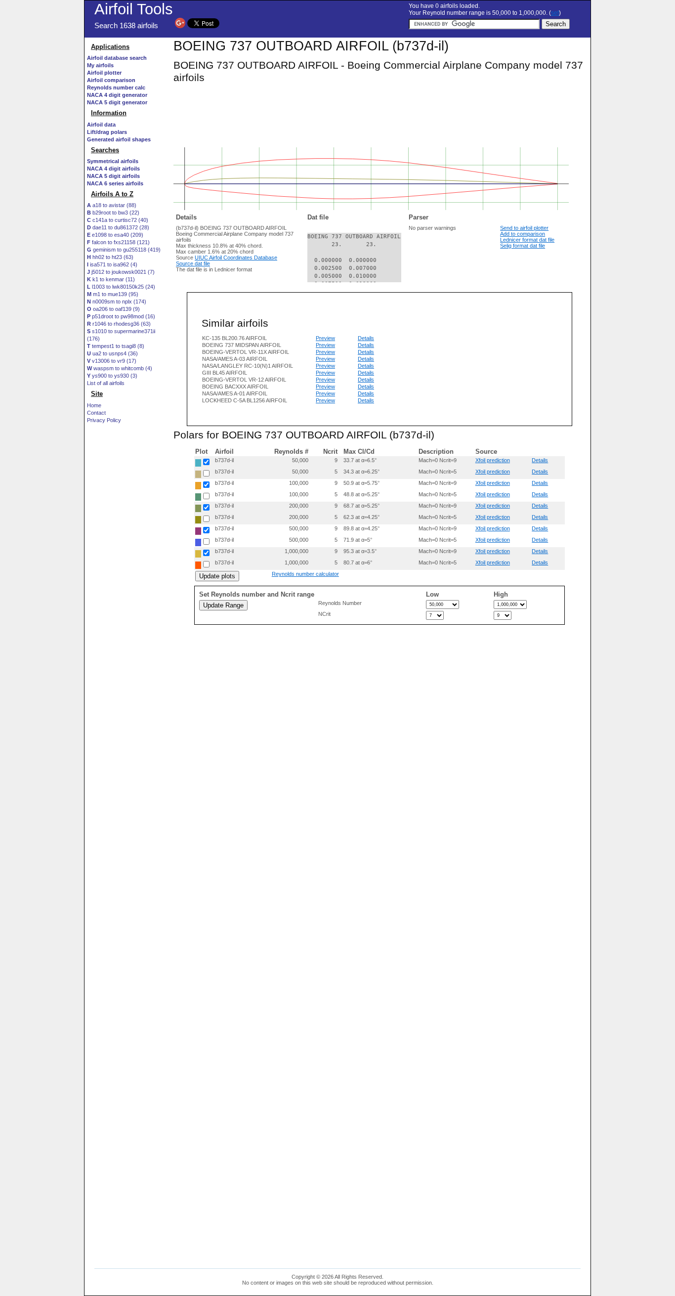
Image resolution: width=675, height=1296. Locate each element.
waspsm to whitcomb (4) (119, 368)
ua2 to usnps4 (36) (112, 353)
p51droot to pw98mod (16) (121, 316)
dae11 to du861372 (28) (118, 227)
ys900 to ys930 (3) (112, 376)
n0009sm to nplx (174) (116, 301)
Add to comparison (522, 234)
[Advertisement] (126, 611)
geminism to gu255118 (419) (124, 250)
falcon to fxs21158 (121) (118, 242)
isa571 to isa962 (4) (112, 264)
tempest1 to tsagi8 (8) (115, 346)
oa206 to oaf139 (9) (113, 309)
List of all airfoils (106, 383)
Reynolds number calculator (305, 574)
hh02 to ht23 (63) (110, 257)
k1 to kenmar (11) (111, 279)
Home (94, 405)
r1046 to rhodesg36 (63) (119, 324)
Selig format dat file (522, 246)
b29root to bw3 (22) (113, 213)
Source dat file (193, 263)
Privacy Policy (104, 420)
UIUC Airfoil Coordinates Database (236, 257)
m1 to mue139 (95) (112, 294)
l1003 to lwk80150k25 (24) (121, 287)
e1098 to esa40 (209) (115, 235)
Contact (96, 413)
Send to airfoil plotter (524, 228)
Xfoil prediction (492, 460)
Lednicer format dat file (527, 240)
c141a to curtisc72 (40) (117, 220)
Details (366, 338)
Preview (325, 338)
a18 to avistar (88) (111, 205)
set (555, 12)
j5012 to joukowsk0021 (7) (121, 272)
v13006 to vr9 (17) (111, 361)
